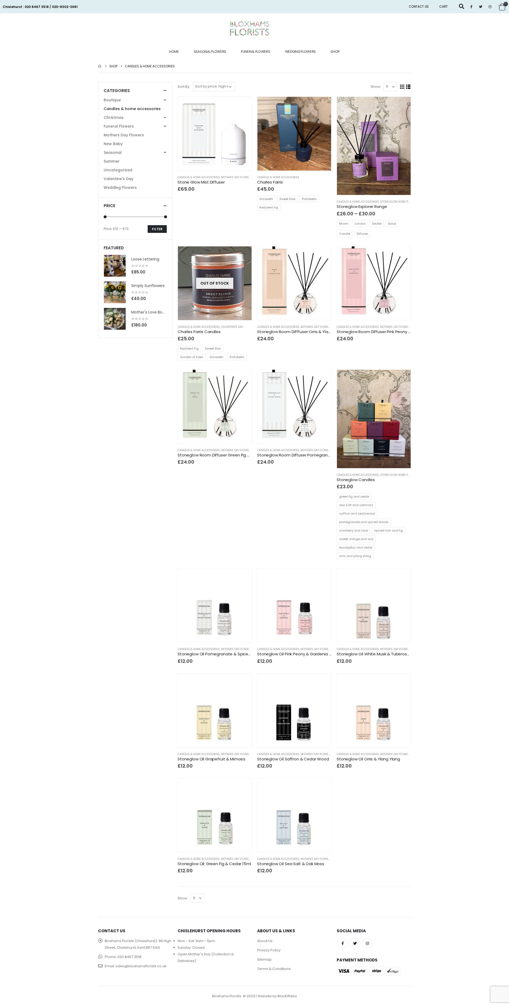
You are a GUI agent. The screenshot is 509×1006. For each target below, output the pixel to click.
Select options (322, 105)
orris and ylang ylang (355, 556)
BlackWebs (287, 996)
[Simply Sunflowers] (115, 292)
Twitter (355, 943)
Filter (157, 229)
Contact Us (419, 6)
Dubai (392, 223)
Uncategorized (118, 170)
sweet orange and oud (356, 539)
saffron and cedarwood (357, 513)
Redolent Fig (269, 207)
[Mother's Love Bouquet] (115, 319)
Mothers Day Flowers (236, 177)
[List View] (408, 86)
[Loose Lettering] (115, 266)
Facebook (342, 943)
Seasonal (113, 152)
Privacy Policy (268, 950)
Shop (335, 51)
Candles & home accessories (199, 177)
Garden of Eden (191, 357)
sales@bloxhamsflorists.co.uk (141, 966)
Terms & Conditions (274, 968)
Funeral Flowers (255, 51)
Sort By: (184, 86)
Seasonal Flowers (210, 51)
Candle (344, 234)
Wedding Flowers (300, 51)
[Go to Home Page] (100, 66)
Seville (376, 223)
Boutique (112, 100)
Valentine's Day (232, 327)
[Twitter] (481, 7)
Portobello (309, 199)
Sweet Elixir (287, 199)
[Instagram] (490, 7)
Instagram (367, 943)
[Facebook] (471, 7)
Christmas (114, 117)
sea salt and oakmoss (356, 505)
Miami (343, 223)
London (360, 223)
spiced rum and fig (388, 530)
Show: (376, 86)
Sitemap (264, 959)
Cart (443, 6)
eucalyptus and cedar (355, 547)
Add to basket (243, 105)
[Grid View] (402, 86)
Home (174, 51)
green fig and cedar (354, 496)
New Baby (113, 143)
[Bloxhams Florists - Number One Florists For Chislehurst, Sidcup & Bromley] (250, 28)
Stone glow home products (400, 202)
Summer (112, 161)
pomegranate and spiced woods (364, 522)
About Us (265, 940)
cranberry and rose (353, 530)
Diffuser (362, 234)
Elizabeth (266, 199)
